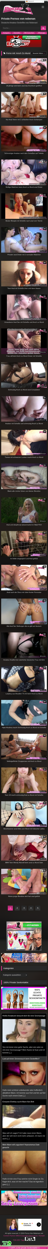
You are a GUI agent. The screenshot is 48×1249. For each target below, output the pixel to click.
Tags (23, 1240)
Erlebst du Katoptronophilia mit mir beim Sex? (21, 1147)
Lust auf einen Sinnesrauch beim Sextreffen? (20, 1016)
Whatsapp (41, 33)
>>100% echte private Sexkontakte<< (24, 1248)
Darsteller (17, 33)
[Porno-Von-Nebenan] (19, 9)
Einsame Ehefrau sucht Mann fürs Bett (18, 1059)
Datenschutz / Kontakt (36, 1236)
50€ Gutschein (29, 33)
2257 (19, 1240)
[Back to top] (40, 1242)
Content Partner (9, 1236)
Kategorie (6, 33)
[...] (24, 1053)
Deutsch (31, 1)
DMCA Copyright (22, 1236)
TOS (15, 1240)
